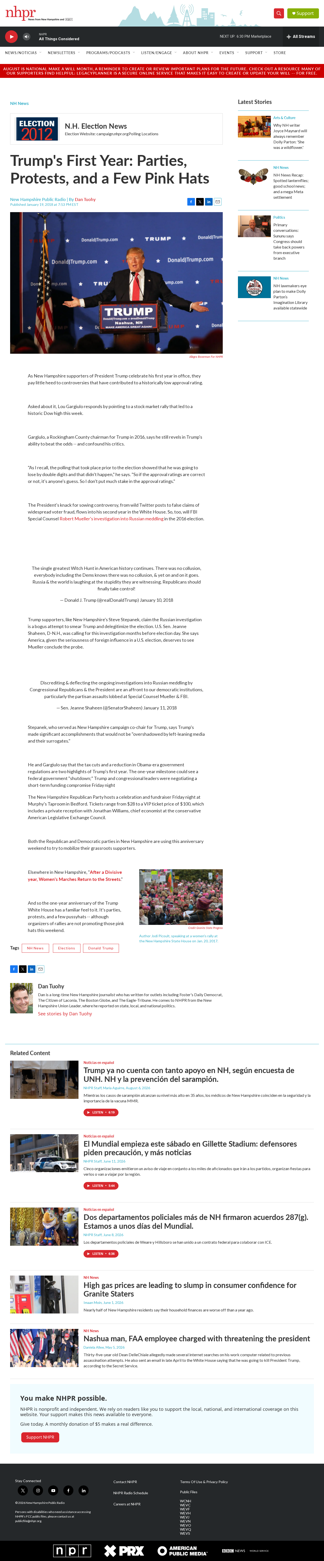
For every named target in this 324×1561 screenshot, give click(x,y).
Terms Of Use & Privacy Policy (204, 1482)
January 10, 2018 (156, 600)
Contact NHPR (125, 1482)
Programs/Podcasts (108, 52)
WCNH (185, 1501)
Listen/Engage (156, 52)
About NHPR (196, 52)
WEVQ (185, 1529)
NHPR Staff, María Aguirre (104, 1088)
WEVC (185, 1505)
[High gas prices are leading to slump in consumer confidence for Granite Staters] (44, 1294)
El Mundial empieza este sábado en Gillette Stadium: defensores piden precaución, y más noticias (190, 1148)
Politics (279, 217)
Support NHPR (40, 1437)
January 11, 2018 (160, 707)
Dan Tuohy (85, 199)
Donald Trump (101, 948)
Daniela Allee (94, 1347)
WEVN (185, 1521)
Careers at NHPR (126, 1504)
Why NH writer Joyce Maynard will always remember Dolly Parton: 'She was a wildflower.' (290, 136)
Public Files (188, 1492)
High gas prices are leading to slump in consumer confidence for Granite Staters (190, 1289)
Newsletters (61, 52)
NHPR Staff (93, 1161)
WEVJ (184, 1517)
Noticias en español (99, 1062)
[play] (11, 37)
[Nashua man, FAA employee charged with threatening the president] (44, 1348)
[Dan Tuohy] (21, 998)
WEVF (185, 1509)
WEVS (185, 1533)
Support (305, 13)
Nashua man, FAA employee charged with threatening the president (197, 1338)
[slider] (34, 36)
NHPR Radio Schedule (130, 1493)
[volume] (26, 36)
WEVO (185, 1525)
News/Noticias (21, 52)
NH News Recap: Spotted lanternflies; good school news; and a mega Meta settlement (291, 185)
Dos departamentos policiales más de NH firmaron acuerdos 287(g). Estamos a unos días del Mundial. (196, 1221)
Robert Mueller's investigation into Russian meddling (111, 518)
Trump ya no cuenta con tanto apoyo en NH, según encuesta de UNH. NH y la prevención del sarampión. (189, 1074)
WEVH (185, 1513)
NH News (19, 103)
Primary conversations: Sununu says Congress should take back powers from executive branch (289, 241)
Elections (66, 948)
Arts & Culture (284, 117)
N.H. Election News (96, 126)
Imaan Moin (93, 1302)
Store (280, 52)
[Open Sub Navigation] (41, 53)
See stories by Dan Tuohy (65, 1014)
